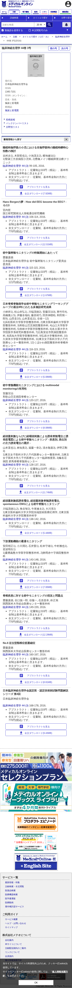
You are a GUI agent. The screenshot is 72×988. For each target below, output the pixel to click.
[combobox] (17, 24)
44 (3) (25, 165)
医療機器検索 (11, 894)
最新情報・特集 (12, 882)
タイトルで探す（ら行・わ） (36, 36)
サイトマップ (11, 927)
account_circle (68, 4)
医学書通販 (10, 898)
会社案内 (9, 940)
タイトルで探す (40, 18)
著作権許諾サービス (14, 906)
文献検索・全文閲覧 (14, 886)
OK (36, 982)
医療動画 (9, 902)
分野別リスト (13, 127)
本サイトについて (13, 944)
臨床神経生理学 (62, 36)
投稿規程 (10, 119)
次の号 (64, 48)
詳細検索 (14, 18)
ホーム (4, 36)
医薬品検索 (10, 890)
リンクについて (12, 952)
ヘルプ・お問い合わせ (15, 923)
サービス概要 (11, 919)
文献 (15, 36)
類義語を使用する (14, 30)
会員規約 (9, 956)
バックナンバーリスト (17, 123)
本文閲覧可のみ (40, 30)
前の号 (53, 48)
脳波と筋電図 (12, 110)
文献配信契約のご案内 (15, 948)
